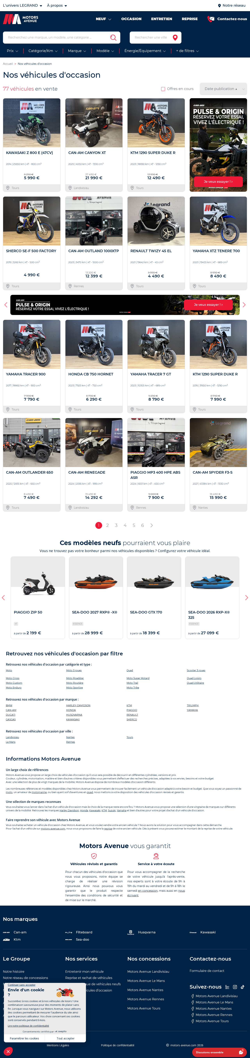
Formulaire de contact (207, 971)
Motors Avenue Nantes (145, 990)
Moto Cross (12, 678)
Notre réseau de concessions (25, 978)
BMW (9, 705)
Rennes (70, 741)
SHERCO (132, 719)
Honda (84, 810)
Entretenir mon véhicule (84, 971)
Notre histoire (13, 971)
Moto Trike (133, 687)
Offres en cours (180, 89)
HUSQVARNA (74, 714)
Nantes (70, 737)
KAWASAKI (73, 719)
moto (9, 792)
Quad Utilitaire (195, 682)
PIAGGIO (132, 710)
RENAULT (132, 714)
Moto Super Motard (138, 678)
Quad (130, 670)
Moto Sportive (74, 687)
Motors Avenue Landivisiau (148, 971)
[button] (194, 145)
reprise (108, 828)
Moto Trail (132, 682)
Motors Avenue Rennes (145, 999)
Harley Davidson (69, 810)
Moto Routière (74, 682)
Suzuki (112, 810)
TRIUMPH (193, 705)
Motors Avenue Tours (143, 1008)
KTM (129, 705)
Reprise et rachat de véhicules (88, 978)
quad (90, 792)
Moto (9, 670)
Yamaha (121, 810)
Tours (130, 737)
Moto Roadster (75, 678)
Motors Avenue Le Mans (146, 981)
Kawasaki (94, 810)
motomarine (39, 792)
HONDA (71, 710)
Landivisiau (12, 737)
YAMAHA (192, 710)
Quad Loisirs (194, 678)
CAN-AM (11, 710)
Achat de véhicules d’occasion (88, 990)
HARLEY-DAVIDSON (78, 705)
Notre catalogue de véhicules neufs (93, 984)
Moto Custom (14, 682)
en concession (147, 890)
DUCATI (10, 714)
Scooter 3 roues (196, 670)
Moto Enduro (13, 687)
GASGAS (11, 719)
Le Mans (10, 741)
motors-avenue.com (53, 828)
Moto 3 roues (74, 670)
